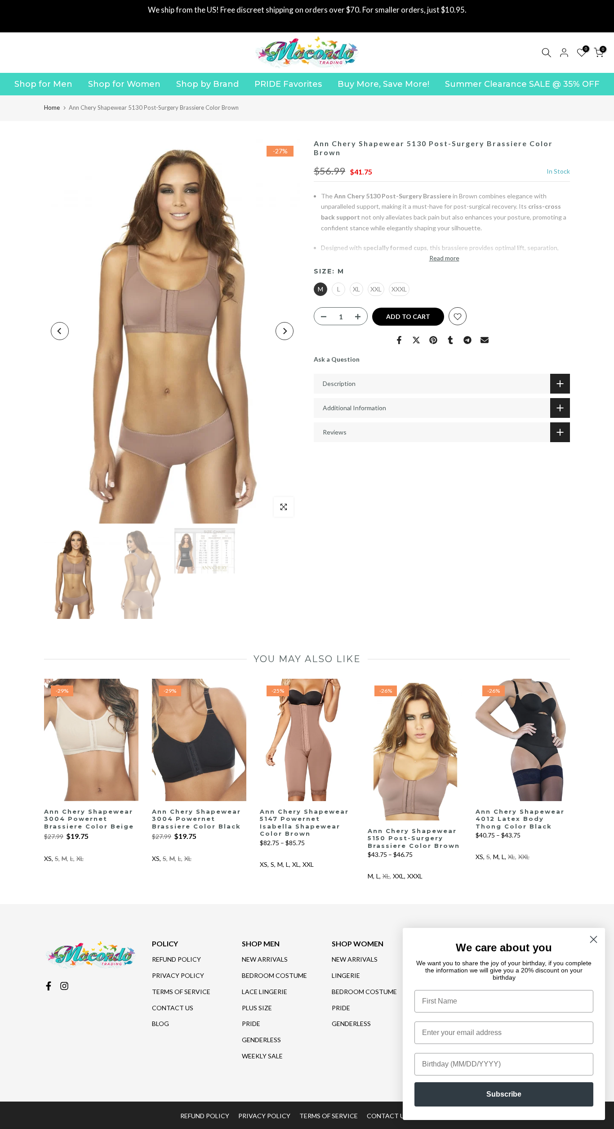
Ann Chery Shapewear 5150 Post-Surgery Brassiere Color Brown (414, 838)
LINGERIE (346, 975)
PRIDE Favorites (288, 84)
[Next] (285, 331)
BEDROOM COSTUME (274, 975)
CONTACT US (172, 1008)
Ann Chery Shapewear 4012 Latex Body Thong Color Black (520, 819)
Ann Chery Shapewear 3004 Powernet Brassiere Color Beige (89, 819)
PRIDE (251, 1023)
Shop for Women (124, 84)
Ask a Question (337, 359)
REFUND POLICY (176, 959)
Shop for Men (43, 84)
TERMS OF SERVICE (181, 991)
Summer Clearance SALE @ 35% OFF (522, 84)
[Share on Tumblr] (450, 340)
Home (52, 107)
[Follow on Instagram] (64, 986)
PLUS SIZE (257, 1008)
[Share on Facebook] (399, 340)
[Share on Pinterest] (433, 340)
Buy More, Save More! (383, 84)
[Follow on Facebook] (48, 986)
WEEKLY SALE (262, 1056)
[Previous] (60, 331)
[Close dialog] (593, 939)
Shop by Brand (207, 84)
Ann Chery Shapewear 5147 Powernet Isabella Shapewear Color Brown (304, 823)
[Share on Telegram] (467, 340)
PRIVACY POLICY (178, 975)
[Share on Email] (485, 340)
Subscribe (503, 1094)
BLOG (160, 1023)
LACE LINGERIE (264, 991)
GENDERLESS (261, 1040)
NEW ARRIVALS (265, 959)
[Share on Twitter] (416, 340)
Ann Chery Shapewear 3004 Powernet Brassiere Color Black (196, 819)
